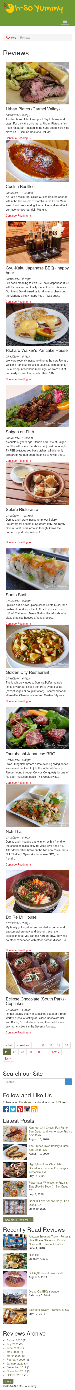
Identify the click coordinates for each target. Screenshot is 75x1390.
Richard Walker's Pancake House (37, 350)
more (8, 1381)
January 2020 (15, 1363)
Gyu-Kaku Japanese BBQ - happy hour (37, 270)
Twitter (13, 1109)
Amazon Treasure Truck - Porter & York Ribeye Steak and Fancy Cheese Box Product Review (50, 1240)
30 (38, 1052)
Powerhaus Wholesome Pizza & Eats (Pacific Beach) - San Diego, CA (49, 1186)
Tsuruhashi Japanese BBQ (30, 753)
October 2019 (15, 1375)
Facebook (25, 1102)
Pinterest (20, 1109)
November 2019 (16, 1371)
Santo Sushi (17, 594)
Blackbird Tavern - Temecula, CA (49, 1310)
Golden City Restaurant (27, 672)
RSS (58, 1102)
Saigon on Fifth (20, 432)
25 (66, 1045)
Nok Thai (14, 831)
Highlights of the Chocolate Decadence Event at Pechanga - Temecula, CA (48, 1168)
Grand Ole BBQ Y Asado (44, 1291)
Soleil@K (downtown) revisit (46, 1273)
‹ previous (23, 1045)
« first (8, 1045)
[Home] (33, 8)
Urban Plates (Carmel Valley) (33, 109)
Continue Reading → (18, 138)
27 (14, 1052)
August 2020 (14, 1340)
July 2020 (12, 1344)
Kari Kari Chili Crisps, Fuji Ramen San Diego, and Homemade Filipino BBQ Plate (50, 1131)
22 (42, 1045)
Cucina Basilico (20, 186)
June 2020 (13, 1348)
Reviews (11, 37)
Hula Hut (34, 1255)
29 (30, 1052)
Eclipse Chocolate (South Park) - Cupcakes (36, 1001)
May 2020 (13, 1352)
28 (22, 1052)
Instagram (27, 1109)
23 (50, 1045)
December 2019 (16, 1367)
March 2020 (14, 1356)
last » (8, 1058)
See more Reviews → (18, 1220)
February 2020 (16, 1359)
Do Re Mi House (21, 917)
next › (55, 1052)
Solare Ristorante (22, 509)
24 (58, 1045)
